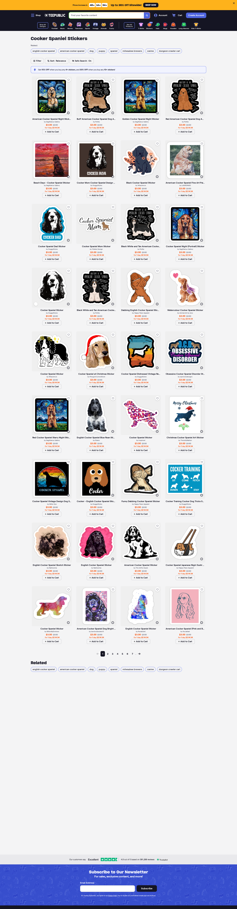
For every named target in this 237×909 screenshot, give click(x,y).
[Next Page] (139, 654)
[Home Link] (55, 15)
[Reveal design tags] (68, 113)
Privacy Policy (112, 895)
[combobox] (106, 15)
